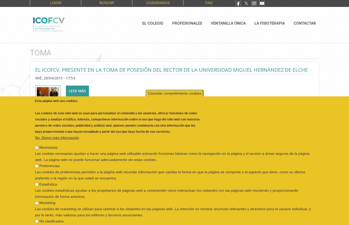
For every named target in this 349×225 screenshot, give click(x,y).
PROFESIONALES (187, 23)
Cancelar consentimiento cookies (174, 89)
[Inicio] (66, 24)
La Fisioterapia (269, 23)
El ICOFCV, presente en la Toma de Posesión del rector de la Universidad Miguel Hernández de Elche (171, 69)
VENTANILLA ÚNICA (228, 23)
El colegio (153, 23)
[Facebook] (238, 4)
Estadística (48, 180)
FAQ (209, 3)
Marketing (47, 198)
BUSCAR (106, 3)
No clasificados (51, 217)
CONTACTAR (305, 23)
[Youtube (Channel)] (262, 4)
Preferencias (49, 161)
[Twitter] (246, 4)
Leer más (79, 90)
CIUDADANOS (158, 3)
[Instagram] (254, 4)
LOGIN (55, 3)
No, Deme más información (57, 133)
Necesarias (48, 143)
